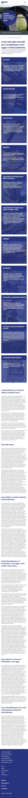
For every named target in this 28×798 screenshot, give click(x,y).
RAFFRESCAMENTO (5, 756)
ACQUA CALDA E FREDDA (6, 754)
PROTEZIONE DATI (5, 783)
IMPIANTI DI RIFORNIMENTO (7, 760)
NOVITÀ (2, 766)
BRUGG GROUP (4, 774)
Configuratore (5, 770)
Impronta (3, 780)
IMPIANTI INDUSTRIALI (6, 758)
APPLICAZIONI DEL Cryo (6, 762)
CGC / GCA (3, 786)
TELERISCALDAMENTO (6, 752)
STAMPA (3, 772)
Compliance (4, 788)
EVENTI (2, 768)
